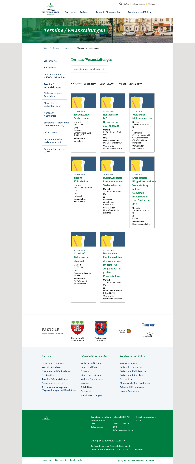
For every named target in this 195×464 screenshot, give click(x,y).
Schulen (85, 371)
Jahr (102, 83)
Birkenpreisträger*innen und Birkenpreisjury (55, 124)
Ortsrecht (86, 391)
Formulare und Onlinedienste (57, 371)
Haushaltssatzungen (91, 395)
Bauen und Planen (90, 366)
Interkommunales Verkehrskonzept (53, 141)
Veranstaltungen (128, 362)
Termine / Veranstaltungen (52, 86)
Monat (122, 83)
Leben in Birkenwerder (108, 12)
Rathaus (84, 12)
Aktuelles (68, 48)
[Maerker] (148, 324)
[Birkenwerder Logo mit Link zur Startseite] (50, 9)
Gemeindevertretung (53, 383)
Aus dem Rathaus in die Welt (54, 150)
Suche (138, 420)
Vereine (85, 383)
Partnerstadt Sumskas (131, 375)
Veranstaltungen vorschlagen (87, 69)
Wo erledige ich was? (52, 366)
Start (46, 48)
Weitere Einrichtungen (92, 379)
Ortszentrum (126, 379)
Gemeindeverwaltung (53, 362)
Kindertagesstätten (91, 375)
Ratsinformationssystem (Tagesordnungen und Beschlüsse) (59, 389)
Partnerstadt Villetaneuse (133, 371)
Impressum (47, 460)
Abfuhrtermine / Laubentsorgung (52, 104)
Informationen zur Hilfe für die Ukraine (54, 76)
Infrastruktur (50, 132)
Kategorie (76, 83)
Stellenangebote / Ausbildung (53, 95)
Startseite (70, 12)
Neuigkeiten (50, 67)
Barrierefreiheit (77, 460)
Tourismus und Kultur (139, 12)
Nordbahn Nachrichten (50, 114)
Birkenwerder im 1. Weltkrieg (135, 383)
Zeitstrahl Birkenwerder (132, 387)
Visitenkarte (50, 60)
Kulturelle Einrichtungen (132, 366)
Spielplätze (86, 387)
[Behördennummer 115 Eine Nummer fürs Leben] (148, 334)
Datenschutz (61, 460)
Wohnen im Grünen (91, 362)
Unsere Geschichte (129, 391)
